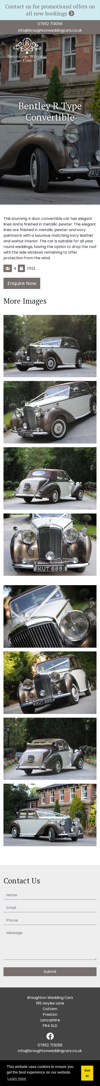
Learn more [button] (16, 1079)
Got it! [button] (87, 1073)
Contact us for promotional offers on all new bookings (50, 10)
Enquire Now (21, 283)
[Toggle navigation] (86, 50)
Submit (50, 971)
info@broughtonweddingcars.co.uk (50, 30)
